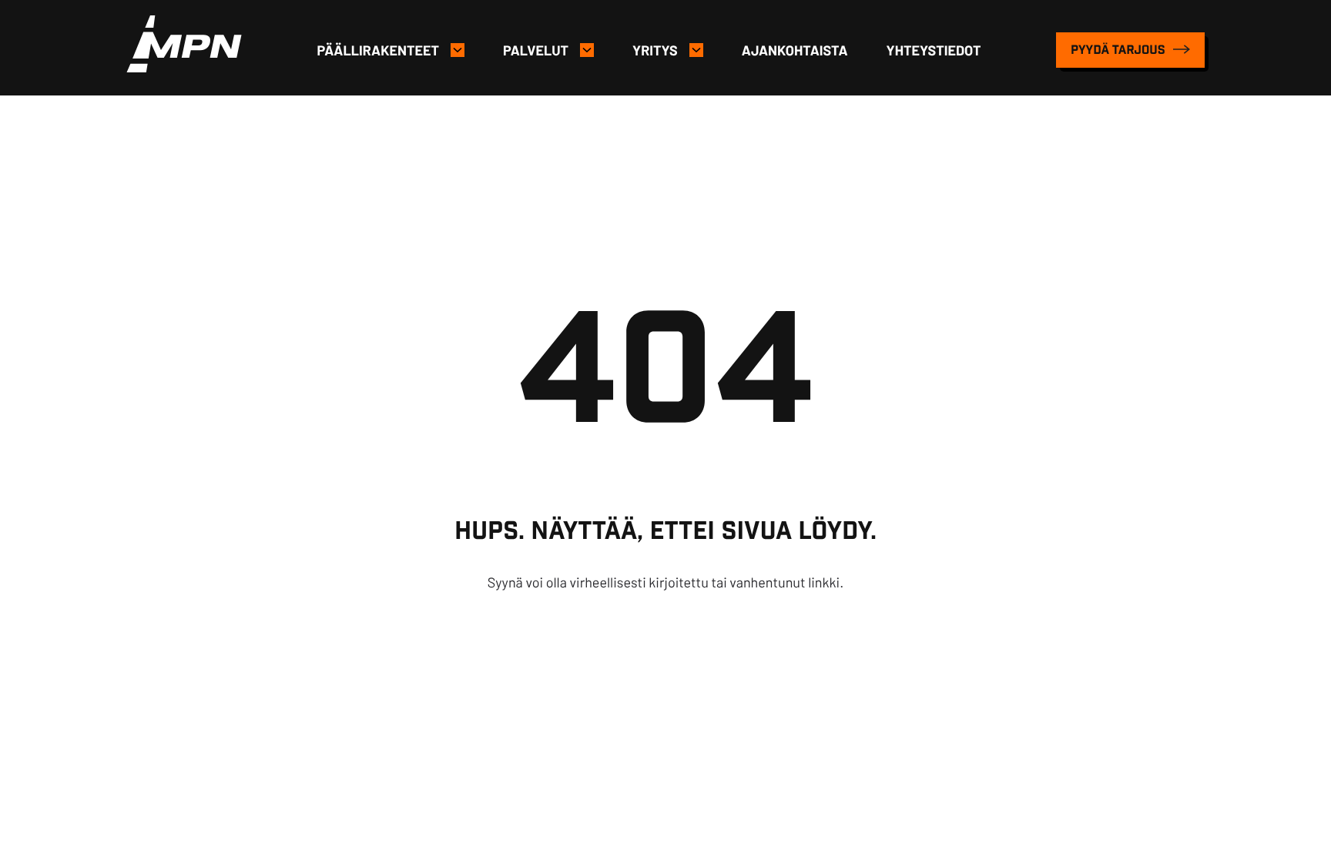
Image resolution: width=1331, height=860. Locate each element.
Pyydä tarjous (1119, 49)
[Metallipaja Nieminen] (184, 67)
